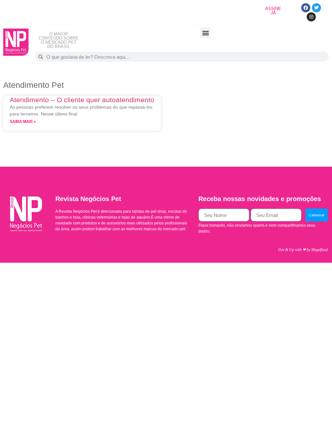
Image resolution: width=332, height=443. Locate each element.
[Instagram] (311, 16)
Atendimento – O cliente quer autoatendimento (82, 99)
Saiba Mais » (23, 121)
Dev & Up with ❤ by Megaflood (303, 249)
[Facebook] (305, 7)
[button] (205, 32)
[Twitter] (316, 7)
